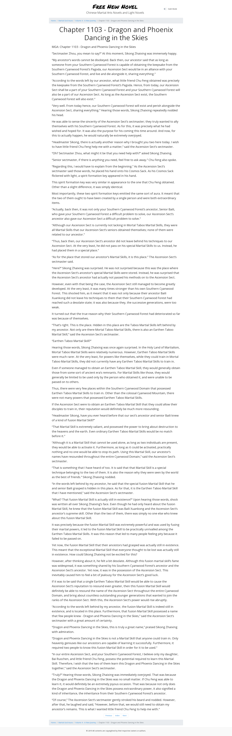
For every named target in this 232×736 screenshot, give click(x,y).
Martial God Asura (65, 20)
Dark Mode (172, 9)
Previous (108, 715)
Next (125, 715)
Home (53, 20)
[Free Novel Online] (115, 8)
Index (117, 715)
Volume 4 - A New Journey (85, 20)
